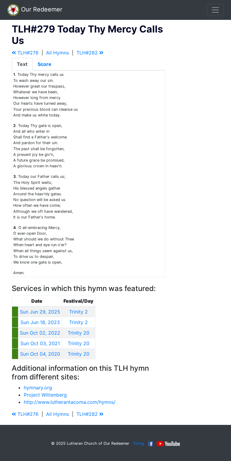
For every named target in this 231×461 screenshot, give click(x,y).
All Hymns (57, 53)
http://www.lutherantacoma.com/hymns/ (70, 402)
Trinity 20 (78, 333)
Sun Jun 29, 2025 (40, 312)
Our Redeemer (40, 9)
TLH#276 (27, 53)
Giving (138, 443)
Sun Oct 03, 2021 (40, 343)
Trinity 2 (78, 312)
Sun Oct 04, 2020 (40, 354)
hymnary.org (38, 388)
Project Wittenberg (45, 395)
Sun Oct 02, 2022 (40, 333)
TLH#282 (87, 53)
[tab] (22, 64)
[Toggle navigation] (215, 10)
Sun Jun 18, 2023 (40, 322)
